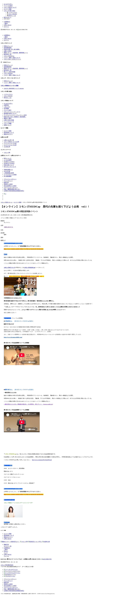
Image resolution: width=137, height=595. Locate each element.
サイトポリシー (8, 181)
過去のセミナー (8, 134)
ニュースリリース (9, 121)
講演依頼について (9, 132)
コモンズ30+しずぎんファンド (12, 59)
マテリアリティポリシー (11, 187)
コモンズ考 (7, 152)
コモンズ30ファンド (9, 267)
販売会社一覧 (7, 54)
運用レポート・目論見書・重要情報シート (16, 52)
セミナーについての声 (10, 145)
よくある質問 (7, 160)
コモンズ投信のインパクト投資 (9, 85)
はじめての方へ (8, 4)
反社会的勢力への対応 (10, 185)
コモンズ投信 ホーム (6, 202)
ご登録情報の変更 (9, 173)
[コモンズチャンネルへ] (10, 574)
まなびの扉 (7, 171)
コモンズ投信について (10, 7)
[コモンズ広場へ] (9, 576)
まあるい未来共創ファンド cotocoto (14, 88)
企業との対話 (7, 51)
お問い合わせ (7, 25)
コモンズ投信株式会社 (7, 565)
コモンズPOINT (8, 73)
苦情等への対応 (8, 184)
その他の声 (7, 146)
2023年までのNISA (9, 163)
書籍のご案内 (7, 118)
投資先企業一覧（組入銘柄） (12, 49)
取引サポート (7, 17)
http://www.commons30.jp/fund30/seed (42, 460)
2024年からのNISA (9, 161)
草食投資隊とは (8, 169)
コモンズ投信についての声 (11, 141)
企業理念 (6, 105)
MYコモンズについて (10, 166)
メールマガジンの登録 (10, 174)
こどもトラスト (12, 12)
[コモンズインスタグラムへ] (12, 573)
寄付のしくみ (12, 15)
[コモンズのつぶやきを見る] (5, 193)
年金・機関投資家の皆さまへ (12, 189)
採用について (7, 125)
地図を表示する (8, 227)
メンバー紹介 (7, 110)
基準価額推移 (7, 47)
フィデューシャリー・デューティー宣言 (15, 115)
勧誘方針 (6, 182)
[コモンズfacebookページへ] (12, 571)
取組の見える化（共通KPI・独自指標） (15, 116)
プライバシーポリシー (10, 179)
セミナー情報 (7, 9)
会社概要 (6, 108)
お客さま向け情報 (9, 120)
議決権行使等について (10, 113)
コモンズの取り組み (9, 10)
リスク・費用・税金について (12, 57)
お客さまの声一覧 (9, 140)
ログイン (6, 26)
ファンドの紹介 (8, 5)
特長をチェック (8, 46)
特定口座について (9, 165)
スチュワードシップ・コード (12, 111)
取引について (7, 158)
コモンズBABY (12, 14)
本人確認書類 (7, 176)
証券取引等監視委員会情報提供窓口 (14, 190)
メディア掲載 (7, 123)
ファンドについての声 (10, 143)
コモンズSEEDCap (9, 56)
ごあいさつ (7, 106)
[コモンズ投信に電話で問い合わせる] (46, 559)
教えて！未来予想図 (9, 71)
